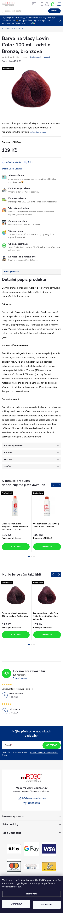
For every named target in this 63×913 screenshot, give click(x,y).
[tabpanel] (16, 521)
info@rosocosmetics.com (34, 798)
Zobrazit (16, 546)
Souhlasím (46, 904)
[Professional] (16, 506)
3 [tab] (34, 556)
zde (19, 886)
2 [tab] (31, 556)
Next (58, 485)
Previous (53, 485)
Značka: (12, 169)
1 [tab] (29, 556)
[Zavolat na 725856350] (42, 4)
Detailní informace (38, 132)
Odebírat (51, 745)
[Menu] (59, 4)
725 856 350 (34, 803)
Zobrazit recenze (20, 678)
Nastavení (31, 893)
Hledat (54, 10)
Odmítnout (16, 903)
